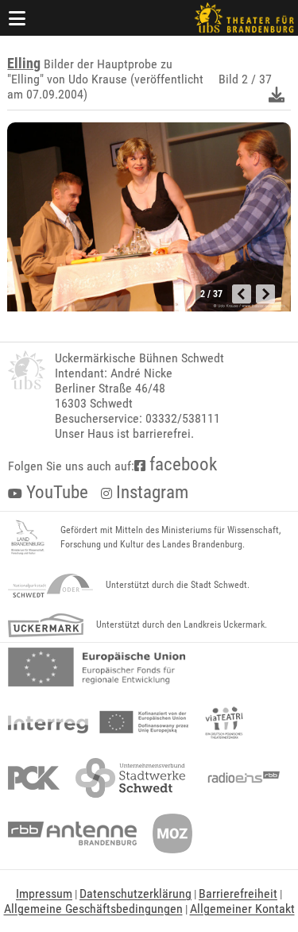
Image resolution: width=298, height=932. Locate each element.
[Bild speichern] (276, 94)
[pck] (34, 778)
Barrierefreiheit (238, 893)
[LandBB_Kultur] (28, 538)
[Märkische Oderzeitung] (172, 833)
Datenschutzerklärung (135, 893)
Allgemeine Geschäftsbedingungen (93, 908)
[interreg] (98, 722)
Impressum (44, 893)
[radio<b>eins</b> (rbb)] (240, 778)
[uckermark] (45, 625)
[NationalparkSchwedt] (50, 585)
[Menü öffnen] (17, 18)
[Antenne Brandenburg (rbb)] (72, 833)
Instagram (150, 492)
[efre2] (96, 667)
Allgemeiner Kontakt (242, 908)
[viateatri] (224, 722)
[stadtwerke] (130, 778)
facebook (181, 464)
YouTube (55, 492)
